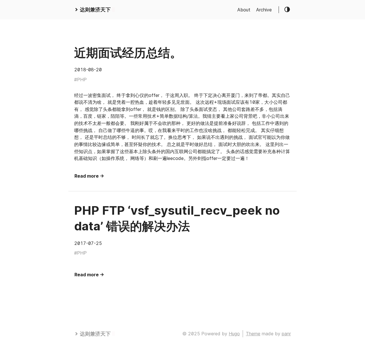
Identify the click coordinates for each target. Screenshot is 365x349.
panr (286, 333)
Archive (264, 10)
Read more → (89, 176)
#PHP (80, 79)
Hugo (234, 333)
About (243, 10)
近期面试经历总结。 (128, 52)
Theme (253, 333)
